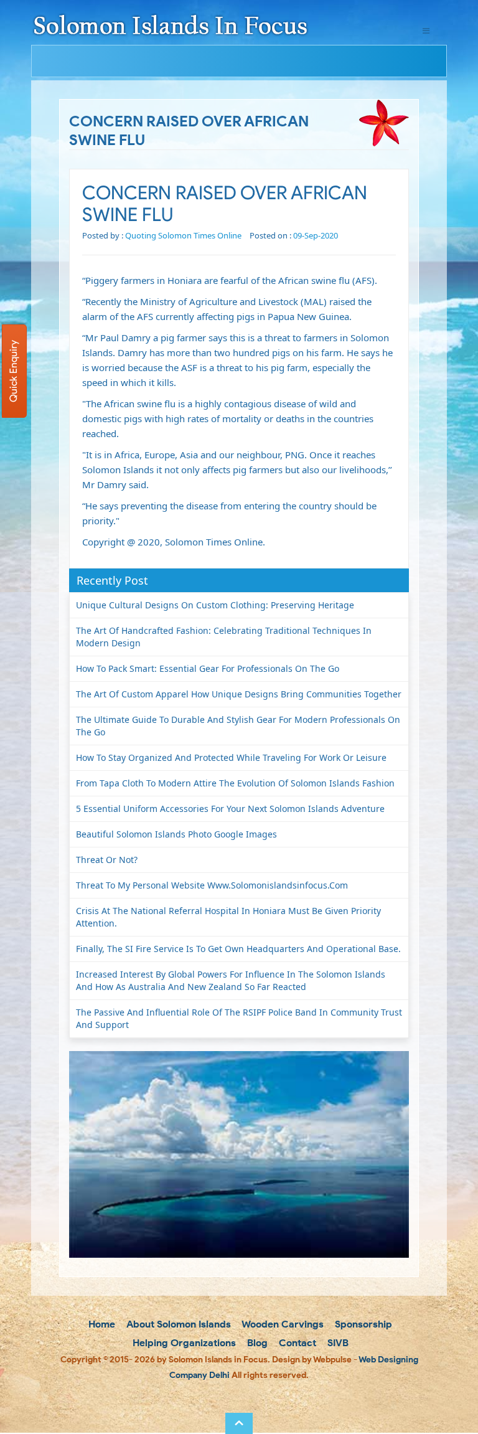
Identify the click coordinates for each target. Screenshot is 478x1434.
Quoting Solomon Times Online (183, 235)
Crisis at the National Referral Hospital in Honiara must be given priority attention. (228, 917)
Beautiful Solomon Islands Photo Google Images (176, 834)
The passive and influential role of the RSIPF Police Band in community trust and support (239, 1018)
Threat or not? (107, 860)
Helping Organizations (183, 1343)
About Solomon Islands (177, 1324)
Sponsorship (362, 1324)
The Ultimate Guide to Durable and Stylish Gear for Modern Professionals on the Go (238, 726)
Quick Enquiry (13, 371)
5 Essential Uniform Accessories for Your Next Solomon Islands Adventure (230, 808)
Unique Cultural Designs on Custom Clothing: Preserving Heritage (215, 605)
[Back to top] (239, 1423)
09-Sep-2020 (315, 235)
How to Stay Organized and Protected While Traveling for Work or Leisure (231, 757)
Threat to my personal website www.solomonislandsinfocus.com (212, 885)
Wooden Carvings (282, 1324)
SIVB (337, 1343)
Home (100, 1324)
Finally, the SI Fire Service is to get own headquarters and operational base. (238, 949)
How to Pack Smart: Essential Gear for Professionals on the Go (207, 668)
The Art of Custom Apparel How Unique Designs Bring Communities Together (238, 694)
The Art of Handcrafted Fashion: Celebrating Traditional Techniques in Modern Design (224, 637)
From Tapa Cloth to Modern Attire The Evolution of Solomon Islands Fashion (235, 783)
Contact (296, 1343)
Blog (256, 1343)
